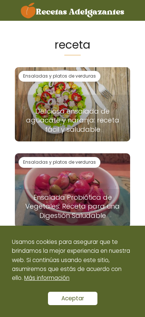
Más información (47, 278)
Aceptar (72, 298)
